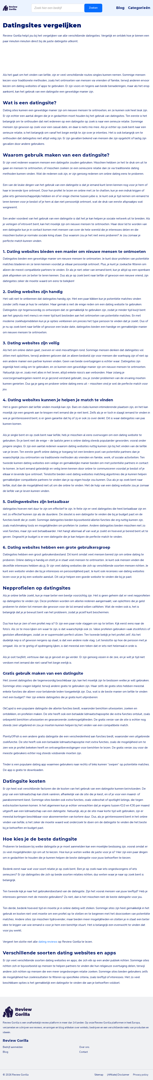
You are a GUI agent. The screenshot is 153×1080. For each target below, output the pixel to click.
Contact (83, 1052)
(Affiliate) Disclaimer (118, 1074)
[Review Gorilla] (10, 8)
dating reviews (47, 942)
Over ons (84, 1047)
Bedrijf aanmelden (13, 1047)
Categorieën (139, 8)
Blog (120, 8)
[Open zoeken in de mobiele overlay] (66, 8)
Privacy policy (140, 1074)
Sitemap (98, 1074)
